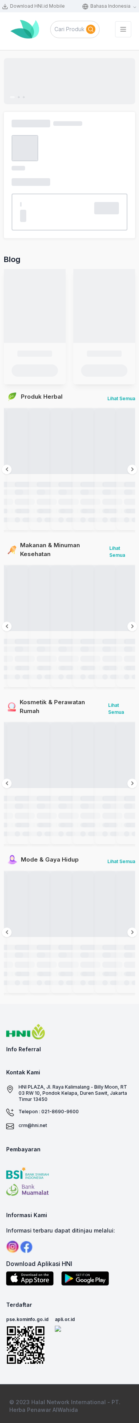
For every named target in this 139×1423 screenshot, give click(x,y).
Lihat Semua (121, 398)
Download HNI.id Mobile (37, 6)
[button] (75, 29)
